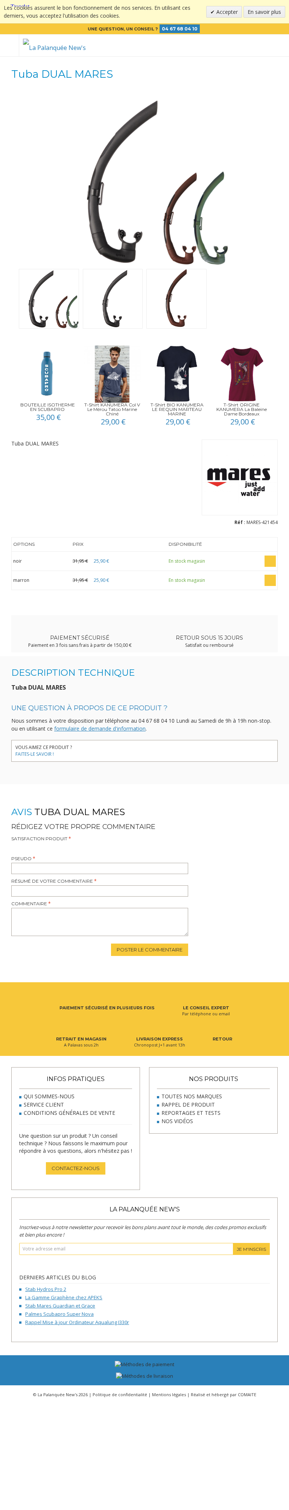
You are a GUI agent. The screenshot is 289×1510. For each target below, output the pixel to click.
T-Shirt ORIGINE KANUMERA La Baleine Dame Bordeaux (241, 409)
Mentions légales (169, 1394)
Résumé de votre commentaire (52, 881)
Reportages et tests (191, 1112)
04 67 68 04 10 (180, 29)
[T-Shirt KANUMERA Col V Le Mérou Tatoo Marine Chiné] (112, 374)
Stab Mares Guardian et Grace (60, 1305)
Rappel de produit (188, 1104)
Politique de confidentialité (120, 1394)
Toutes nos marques (191, 1096)
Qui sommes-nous (49, 1096)
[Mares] (240, 478)
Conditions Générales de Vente (69, 1112)
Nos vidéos (177, 1121)
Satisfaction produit (39, 838)
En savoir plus (264, 11)
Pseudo (21, 858)
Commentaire (29, 903)
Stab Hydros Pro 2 (45, 1289)
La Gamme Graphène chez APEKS (63, 1297)
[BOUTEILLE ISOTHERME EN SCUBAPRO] (47, 374)
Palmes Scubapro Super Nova (59, 1314)
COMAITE (247, 1394)
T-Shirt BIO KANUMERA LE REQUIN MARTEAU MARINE (177, 409)
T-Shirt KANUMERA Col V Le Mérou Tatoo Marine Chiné (112, 409)
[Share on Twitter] (93, 749)
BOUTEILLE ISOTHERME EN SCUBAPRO (47, 407)
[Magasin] (240, 45)
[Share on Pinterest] (104, 749)
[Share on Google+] (116, 749)
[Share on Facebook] (82, 749)
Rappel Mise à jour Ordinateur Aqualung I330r (77, 1322)
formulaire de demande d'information (100, 728)
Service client (44, 1104)
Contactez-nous (76, 1168)
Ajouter (270, 561)
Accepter (226, 11)
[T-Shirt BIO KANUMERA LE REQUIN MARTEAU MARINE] (176, 374)
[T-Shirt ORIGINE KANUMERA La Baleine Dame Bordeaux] (241, 374)
